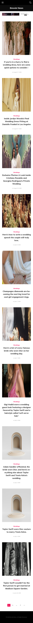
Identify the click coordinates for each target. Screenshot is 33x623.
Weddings (16, 59)
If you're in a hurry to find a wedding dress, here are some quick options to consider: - (16, 65)
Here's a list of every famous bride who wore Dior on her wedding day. (16, 351)
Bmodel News (16, 8)
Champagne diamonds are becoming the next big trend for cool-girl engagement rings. (16, 294)
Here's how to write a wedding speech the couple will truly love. (16, 237)
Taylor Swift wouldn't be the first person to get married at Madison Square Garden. (16, 586)
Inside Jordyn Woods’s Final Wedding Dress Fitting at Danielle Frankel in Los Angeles (16, 121)
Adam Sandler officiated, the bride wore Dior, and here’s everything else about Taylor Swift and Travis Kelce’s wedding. (16, 472)
